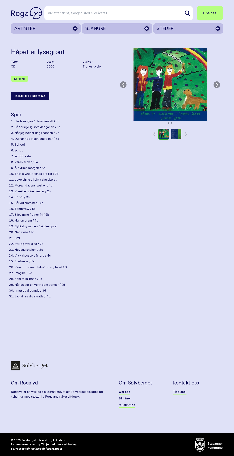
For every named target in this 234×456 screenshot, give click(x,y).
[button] (170, 84)
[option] (163, 134)
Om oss (124, 392)
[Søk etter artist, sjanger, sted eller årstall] (187, 13)
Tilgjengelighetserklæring (59, 444)
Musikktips (127, 405)
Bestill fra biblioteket (30, 95)
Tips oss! (210, 13)
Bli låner (125, 398)
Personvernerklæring (25, 444)
